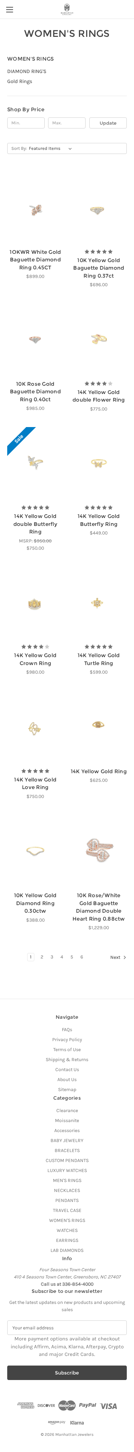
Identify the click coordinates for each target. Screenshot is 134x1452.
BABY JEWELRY (67, 1140)
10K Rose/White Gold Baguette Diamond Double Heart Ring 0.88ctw (98, 907)
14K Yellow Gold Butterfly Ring (99, 520)
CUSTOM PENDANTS (67, 1160)
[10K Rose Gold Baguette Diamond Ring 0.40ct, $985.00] (35, 339)
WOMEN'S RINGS (67, 1220)
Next (115, 958)
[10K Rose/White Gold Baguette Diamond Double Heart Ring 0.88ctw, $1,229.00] (99, 851)
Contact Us (67, 1069)
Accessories (67, 1130)
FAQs (67, 1030)
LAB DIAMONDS (67, 1250)
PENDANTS (67, 1200)
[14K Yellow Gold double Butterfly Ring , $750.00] (35, 464)
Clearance (67, 1110)
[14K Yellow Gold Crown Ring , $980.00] (35, 603)
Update (108, 123)
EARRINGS (67, 1240)
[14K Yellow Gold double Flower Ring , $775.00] (99, 339)
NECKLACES (67, 1190)
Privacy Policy (67, 1040)
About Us (67, 1079)
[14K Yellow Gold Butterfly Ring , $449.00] (99, 464)
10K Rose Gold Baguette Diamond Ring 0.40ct (35, 392)
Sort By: (19, 148)
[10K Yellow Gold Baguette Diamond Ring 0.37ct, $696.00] (99, 207)
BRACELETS (67, 1150)
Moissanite (67, 1120)
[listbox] (52, 148)
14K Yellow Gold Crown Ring (35, 659)
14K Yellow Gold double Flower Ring (98, 396)
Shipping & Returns (67, 1059)
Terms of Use (67, 1049)
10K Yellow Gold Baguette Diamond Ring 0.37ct (98, 268)
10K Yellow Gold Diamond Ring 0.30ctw (35, 903)
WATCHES (67, 1230)
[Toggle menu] (9, 9)
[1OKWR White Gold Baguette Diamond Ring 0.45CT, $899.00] (35, 207)
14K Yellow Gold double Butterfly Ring (35, 524)
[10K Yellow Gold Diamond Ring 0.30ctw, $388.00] (35, 851)
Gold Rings (19, 81)
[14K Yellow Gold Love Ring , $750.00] (35, 727)
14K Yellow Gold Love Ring (35, 783)
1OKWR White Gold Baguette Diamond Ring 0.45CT (35, 260)
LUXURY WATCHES (67, 1170)
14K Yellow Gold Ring (99, 771)
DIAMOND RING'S (26, 71)
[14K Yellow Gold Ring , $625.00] (99, 727)
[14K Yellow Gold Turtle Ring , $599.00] (99, 603)
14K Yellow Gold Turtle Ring (99, 659)
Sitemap (67, 1089)
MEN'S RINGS (67, 1180)
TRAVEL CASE (67, 1210)
